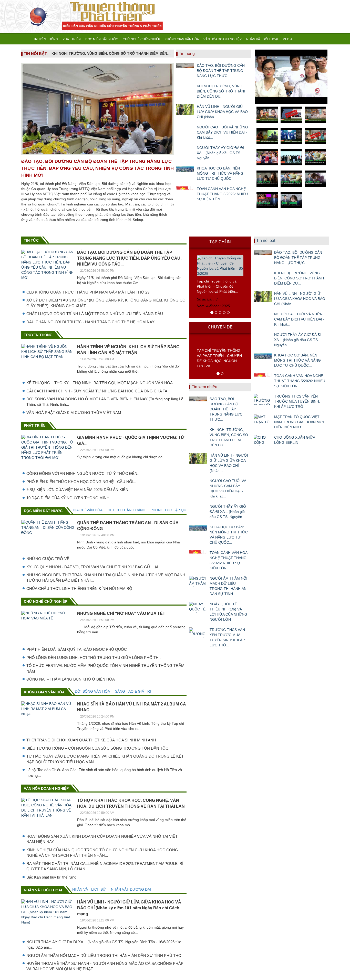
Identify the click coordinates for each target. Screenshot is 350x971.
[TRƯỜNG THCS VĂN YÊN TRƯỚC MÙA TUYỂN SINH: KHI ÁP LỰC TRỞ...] (198, 632)
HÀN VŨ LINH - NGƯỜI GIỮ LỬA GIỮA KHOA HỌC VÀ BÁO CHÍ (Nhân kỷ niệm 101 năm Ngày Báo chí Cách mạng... (129, 908)
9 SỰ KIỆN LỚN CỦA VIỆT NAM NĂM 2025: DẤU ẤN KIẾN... (78, 489)
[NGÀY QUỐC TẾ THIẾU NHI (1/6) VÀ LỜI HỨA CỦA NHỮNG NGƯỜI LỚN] (198, 607)
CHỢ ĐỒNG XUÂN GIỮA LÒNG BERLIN (294, 440)
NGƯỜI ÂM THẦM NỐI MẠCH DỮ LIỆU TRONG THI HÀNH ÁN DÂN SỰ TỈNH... (228, 586)
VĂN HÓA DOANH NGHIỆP (222, 39)
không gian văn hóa (44, 692)
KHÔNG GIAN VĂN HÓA (182, 39)
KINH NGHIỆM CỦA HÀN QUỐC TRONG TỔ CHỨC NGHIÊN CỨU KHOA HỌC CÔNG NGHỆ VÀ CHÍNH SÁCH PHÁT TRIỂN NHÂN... (102, 852)
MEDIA (287, 39)
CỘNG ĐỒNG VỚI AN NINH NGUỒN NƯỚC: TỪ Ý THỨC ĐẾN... (83, 473)
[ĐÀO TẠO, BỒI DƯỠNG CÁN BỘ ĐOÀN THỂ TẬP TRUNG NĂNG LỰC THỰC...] (185, 68)
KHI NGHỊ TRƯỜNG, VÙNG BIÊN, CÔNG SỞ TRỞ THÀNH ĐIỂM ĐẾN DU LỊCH (111, 53)
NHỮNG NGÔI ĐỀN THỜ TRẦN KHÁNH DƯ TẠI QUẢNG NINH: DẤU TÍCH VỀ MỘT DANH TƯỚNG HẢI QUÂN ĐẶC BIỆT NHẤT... (105, 577)
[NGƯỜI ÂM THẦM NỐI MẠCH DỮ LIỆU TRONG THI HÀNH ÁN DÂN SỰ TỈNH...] (198, 581)
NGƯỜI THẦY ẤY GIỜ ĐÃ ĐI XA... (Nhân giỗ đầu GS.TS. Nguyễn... (220, 153)
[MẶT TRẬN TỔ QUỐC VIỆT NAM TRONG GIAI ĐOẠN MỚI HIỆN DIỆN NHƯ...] (263, 419)
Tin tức (31, 240)
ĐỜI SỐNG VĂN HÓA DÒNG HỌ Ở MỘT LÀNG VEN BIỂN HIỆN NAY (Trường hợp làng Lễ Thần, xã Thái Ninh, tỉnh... (104, 402)
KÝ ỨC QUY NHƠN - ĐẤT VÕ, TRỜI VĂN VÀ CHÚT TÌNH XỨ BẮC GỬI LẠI (92, 567)
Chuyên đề (220, 327)
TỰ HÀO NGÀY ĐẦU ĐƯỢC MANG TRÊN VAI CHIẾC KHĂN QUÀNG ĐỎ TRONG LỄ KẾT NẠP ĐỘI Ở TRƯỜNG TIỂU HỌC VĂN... (105, 759)
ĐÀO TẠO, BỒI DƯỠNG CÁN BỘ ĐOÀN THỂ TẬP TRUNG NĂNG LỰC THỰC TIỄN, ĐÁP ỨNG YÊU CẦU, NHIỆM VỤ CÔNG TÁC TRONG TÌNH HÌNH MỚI (97, 168)
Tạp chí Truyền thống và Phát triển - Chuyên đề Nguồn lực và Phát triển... (217, 286)
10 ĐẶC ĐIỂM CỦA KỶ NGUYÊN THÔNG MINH (67, 498)
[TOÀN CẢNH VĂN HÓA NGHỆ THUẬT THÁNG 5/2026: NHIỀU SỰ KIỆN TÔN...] (185, 191)
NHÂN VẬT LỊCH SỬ (89, 889)
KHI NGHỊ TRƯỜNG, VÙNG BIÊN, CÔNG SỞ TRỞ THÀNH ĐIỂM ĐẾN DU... (221, 91)
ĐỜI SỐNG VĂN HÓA (92, 691)
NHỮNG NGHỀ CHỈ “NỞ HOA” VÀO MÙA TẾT (121, 613)
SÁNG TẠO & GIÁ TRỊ (133, 691)
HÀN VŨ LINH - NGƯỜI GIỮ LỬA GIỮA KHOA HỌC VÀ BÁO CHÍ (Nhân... (222, 112)
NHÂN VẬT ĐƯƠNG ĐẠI (131, 889)
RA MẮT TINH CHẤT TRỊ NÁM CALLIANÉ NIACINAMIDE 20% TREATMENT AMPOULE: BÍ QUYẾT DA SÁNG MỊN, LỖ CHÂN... (104, 866)
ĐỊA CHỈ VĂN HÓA (87, 510)
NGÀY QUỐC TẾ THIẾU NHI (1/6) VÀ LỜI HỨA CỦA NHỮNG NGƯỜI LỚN (228, 611)
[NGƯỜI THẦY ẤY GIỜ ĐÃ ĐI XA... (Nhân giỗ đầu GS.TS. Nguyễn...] (185, 150)
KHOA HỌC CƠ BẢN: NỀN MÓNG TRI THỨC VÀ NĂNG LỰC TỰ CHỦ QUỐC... (220, 173)
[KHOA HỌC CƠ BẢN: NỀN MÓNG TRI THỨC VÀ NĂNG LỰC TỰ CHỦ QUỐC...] (185, 171)
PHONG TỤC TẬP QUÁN (170, 510)
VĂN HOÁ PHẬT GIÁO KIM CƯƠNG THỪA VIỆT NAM (73, 412)
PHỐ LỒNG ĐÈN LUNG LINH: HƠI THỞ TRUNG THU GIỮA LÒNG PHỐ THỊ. (93, 657)
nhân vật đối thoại (43, 890)
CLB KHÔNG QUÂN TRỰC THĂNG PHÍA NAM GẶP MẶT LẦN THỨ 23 (87, 292)
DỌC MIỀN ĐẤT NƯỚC (101, 39)
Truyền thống (38, 335)
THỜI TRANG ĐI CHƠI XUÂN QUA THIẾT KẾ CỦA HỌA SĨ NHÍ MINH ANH (91, 740)
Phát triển (34, 425)
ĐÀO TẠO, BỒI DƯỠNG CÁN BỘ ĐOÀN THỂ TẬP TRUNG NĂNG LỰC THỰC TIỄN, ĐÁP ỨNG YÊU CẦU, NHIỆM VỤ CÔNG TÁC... (129, 258)
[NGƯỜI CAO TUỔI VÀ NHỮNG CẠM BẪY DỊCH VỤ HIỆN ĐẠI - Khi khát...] (185, 130)
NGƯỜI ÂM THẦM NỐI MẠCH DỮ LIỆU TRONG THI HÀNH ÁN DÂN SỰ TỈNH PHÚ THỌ (103, 955)
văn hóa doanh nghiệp (46, 788)
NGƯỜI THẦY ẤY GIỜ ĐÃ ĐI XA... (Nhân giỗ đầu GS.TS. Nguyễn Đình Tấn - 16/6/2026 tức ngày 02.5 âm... (103, 944)
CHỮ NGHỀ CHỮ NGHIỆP (141, 39)
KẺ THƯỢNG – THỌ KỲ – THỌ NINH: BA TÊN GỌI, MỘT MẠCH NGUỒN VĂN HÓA (99, 383)
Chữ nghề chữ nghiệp (45, 601)
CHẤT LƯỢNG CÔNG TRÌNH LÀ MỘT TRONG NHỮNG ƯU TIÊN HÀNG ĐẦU (94, 314)
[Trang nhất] (26, 39)
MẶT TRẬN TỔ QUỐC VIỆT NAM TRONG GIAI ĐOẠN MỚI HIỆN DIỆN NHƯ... (299, 422)
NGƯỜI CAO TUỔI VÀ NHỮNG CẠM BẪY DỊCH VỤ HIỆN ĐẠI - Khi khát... (222, 132)
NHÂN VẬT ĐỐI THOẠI (262, 39)
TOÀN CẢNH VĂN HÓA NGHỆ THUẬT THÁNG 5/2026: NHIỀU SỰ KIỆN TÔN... (222, 194)
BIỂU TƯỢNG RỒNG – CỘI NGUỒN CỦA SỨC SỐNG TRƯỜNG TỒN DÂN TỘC (97, 748)
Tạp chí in (220, 242)
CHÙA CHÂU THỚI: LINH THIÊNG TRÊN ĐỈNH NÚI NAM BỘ (79, 588)
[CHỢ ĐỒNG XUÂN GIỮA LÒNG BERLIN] (263, 440)
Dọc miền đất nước (43, 511)
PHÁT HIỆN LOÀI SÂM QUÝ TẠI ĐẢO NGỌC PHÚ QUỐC (76, 649)
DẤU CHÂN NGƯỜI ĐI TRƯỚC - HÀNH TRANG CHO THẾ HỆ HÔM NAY (90, 322)
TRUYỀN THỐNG (45, 39)
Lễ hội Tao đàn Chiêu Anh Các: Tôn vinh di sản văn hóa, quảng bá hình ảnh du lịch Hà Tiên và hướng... (104, 772)
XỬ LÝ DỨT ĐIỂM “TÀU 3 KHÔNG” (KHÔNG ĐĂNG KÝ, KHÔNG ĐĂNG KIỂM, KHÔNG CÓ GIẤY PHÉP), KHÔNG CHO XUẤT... (106, 303)
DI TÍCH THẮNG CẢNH (126, 510)
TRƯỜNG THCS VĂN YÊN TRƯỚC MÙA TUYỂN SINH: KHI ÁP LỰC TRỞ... (227, 637)
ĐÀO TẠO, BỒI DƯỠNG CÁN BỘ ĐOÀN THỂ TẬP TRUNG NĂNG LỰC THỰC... (221, 70)
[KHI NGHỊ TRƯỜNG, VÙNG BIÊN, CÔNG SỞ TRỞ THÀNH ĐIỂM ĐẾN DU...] (185, 89)
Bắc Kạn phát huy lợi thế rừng (51, 877)
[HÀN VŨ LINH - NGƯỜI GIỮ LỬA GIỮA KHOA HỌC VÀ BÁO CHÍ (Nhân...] (185, 109)
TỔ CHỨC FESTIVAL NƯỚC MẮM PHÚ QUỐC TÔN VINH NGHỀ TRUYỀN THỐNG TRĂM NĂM (105, 668)
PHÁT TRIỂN (72, 39)
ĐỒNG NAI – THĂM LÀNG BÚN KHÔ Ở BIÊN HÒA (70, 679)
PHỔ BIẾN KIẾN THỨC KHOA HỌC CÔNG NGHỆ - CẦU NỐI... (81, 481)
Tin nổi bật (265, 240)
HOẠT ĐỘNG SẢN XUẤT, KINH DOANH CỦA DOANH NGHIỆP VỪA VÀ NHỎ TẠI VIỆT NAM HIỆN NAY (102, 839)
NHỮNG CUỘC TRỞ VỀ (47, 559)
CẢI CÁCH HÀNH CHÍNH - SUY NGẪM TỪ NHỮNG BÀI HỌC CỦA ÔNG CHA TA (96, 391)
